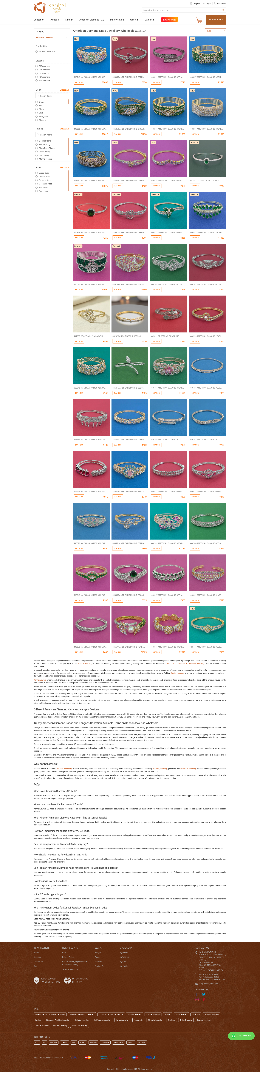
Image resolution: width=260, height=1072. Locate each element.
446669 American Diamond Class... (206, 595)
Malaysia (93, 1042)
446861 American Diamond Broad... (206, 129)
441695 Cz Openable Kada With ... (89, 336)
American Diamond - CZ (91, 19)
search (99, 947)
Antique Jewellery (64, 768)
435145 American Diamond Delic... (206, 647)
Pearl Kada (43, 191)
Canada (64, 1042)
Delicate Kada (45, 180)
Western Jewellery (188, 768)
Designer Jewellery (211, 1014)
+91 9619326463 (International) (212, 979)
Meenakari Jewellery (155, 1020)
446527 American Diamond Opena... (167, 232)
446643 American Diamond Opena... (90, 595)
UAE (73, 1042)
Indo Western (117, 19)
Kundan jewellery (85, 663)
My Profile (123, 966)
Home (36, 952)
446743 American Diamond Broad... (90, 77)
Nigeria (130, 1042)
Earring (98, 957)
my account (126, 947)
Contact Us (38, 961)
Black (41, 109)
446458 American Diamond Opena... (90, 439)
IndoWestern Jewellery (102, 1020)
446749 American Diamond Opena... (206, 284)
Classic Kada (44, 176)
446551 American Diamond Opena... (129, 543)
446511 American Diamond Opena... (167, 491)
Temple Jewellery (41, 1026)
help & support (71, 947)
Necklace (98, 961)
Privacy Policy (68, 957)
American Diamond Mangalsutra (111, 1014)
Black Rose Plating (47, 148)
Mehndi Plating (45, 158)
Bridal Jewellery (181, 1014)
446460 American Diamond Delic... (167, 439)
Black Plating (44, 144)
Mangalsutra (138, 1020)
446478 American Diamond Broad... (129, 491)
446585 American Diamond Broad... (206, 232)
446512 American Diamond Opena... (206, 491)
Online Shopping (186, 1020)
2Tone (41, 102)
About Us (37, 957)
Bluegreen (43, 116)
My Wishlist (124, 957)
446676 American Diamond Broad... (90, 284)
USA (37, 1042)
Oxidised (149, 19)
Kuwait (82, 1042)
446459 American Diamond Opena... (129, 439)
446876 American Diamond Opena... (167, 180)
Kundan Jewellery (122, 1020)
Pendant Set (100, 966)
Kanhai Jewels (40, 679)
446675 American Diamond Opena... (90, 647)
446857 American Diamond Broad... (206, 77)
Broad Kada (44, 173)
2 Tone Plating (45, 140)
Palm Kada (43, 187)
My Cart (122, 961)
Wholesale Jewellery (79, 1026)
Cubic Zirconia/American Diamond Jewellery (185, 663)
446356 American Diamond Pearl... (206, 336)
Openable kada (45, 183)
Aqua (41, 105)
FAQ (64, 952)
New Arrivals (216, 19)
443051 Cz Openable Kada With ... (166, 336)
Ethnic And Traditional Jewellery (58, 1020)
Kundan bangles (177, 673)
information (41, 947)
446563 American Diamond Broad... (167, 543)
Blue (41, 112)
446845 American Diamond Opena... (129, 77)
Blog (35, 966)
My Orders (123, 952)
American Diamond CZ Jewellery (82, 1014)
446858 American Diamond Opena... (90, 129)
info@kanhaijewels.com (208, 983)
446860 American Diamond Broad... (167, 129)
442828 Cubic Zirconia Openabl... (128, 336)
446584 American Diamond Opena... (206, 543)
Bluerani (42, 120)
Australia (53, 1042)
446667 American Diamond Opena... (167, 595)
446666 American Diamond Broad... (129, 595)
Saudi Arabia (118, 1042)
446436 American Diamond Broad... (167, 388)
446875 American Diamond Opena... (129, 180)
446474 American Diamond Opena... (90, 491)
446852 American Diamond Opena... (167, 77)
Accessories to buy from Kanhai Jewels (50, 1014)
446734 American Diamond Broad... (129, 284)
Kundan (69, 19)
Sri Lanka (141, 1042)
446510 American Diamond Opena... (129, 232)
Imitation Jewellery (82, 1020)
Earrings (38, 1020)
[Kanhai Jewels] (51, 7)
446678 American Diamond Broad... (167, 647)
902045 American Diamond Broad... (90, 388)
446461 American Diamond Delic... (206, 439)
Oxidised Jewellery (204, 1020)
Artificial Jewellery (153, 1014)
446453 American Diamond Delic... (206, 388)
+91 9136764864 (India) (209, 974)
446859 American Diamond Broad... (129, 129)
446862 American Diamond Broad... (90, 180)
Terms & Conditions (70, 969)
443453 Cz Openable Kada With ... (205, 180)
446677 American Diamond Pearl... (129, 647)
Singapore (105, 1042)
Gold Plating (44, 155)
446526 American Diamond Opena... (90, 543)
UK (44, 1042)
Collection (39, 19)
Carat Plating (44, 151)
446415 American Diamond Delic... (128, 388)
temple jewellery (160, 768)
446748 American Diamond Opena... (167, 284)
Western (134, 19)
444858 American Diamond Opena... (90, 232)
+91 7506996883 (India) (209, 977)
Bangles (98, 952)
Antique (55, 19)
